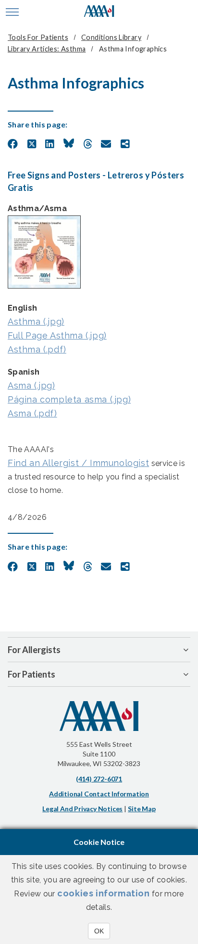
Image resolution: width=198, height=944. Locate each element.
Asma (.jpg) (31, 385)
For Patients (31, 674)
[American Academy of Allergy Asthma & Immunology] (99, 12)
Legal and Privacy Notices (82, 809)
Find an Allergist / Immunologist (78, 463)
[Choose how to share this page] (125, 144)
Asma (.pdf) (32, 413)
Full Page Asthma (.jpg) (57, 335)
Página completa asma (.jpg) (69, 399)
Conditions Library (111, 37)
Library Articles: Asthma (47, 49)
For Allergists (34, 649)
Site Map (141, 809)
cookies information (103, 893)
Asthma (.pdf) (37, 349)
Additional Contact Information (99, 794)
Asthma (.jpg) (36, 321)
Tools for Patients (38, 37)
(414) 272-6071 (99, 779)
